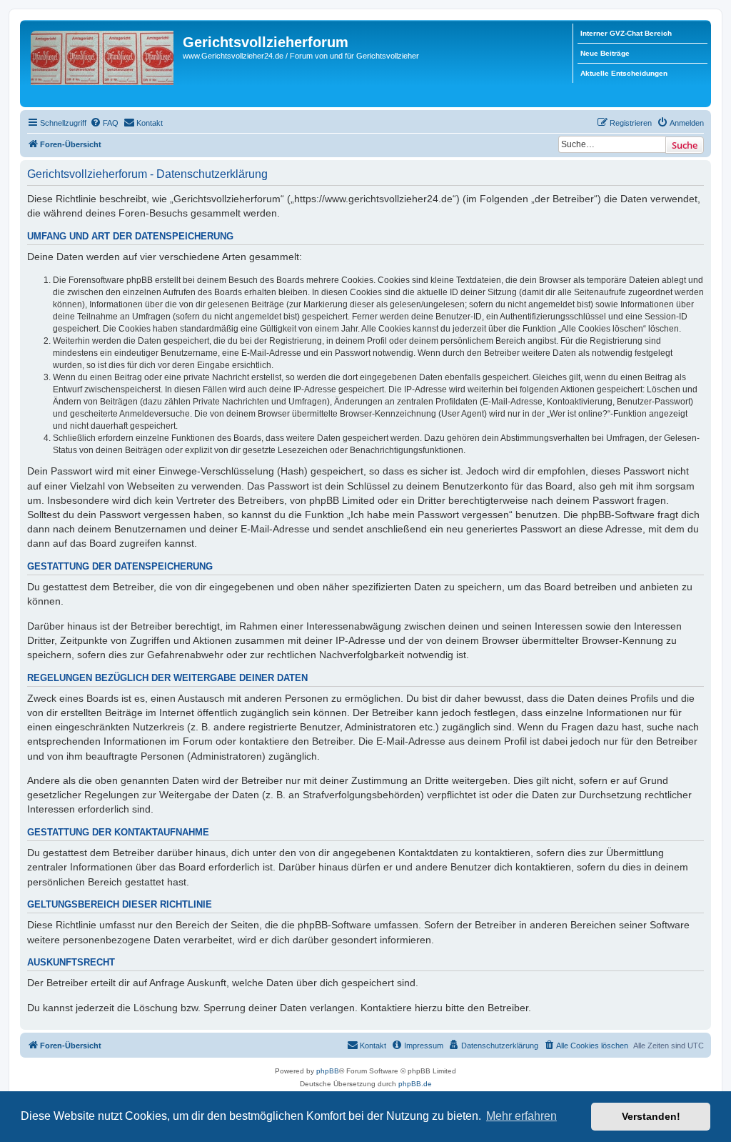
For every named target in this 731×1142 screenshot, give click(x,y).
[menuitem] (104, 122)
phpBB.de (415, 1084)
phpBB (327, 1071)
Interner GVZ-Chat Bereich (626, 33)
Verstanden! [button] (651, 1116)
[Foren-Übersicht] (103, 64)
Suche (684, 145)
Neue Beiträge (605, 53)
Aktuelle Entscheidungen (623, 73)
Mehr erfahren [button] (521, 1116)
